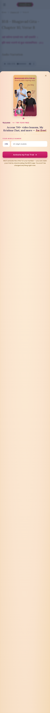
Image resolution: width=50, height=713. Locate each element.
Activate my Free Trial (25, 155)
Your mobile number (12, 138)
